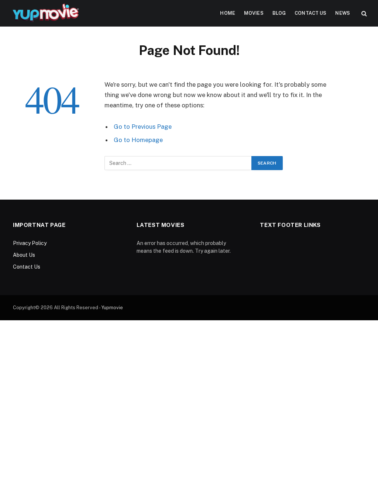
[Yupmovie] (45, 13)
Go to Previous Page (143, 126)
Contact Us (310, 13)
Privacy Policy (30, 243)
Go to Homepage (138, 140)
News (342, 13)
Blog (279, 13)
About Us (24, 255)
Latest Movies (161, 225)
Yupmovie (112, 307)
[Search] (363, 13)
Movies (254, 13)
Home (227, 13)
